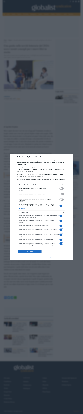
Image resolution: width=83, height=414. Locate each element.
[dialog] (41, 207)
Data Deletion (32, 257)
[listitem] (41, 185)
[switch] (61, 188)
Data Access (41, 257)
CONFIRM (30, 251)
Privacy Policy (50, 257)
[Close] (69, 157)
